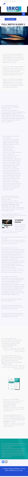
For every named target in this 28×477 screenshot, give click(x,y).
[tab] (23, 13)
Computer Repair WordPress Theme (14, 468)
